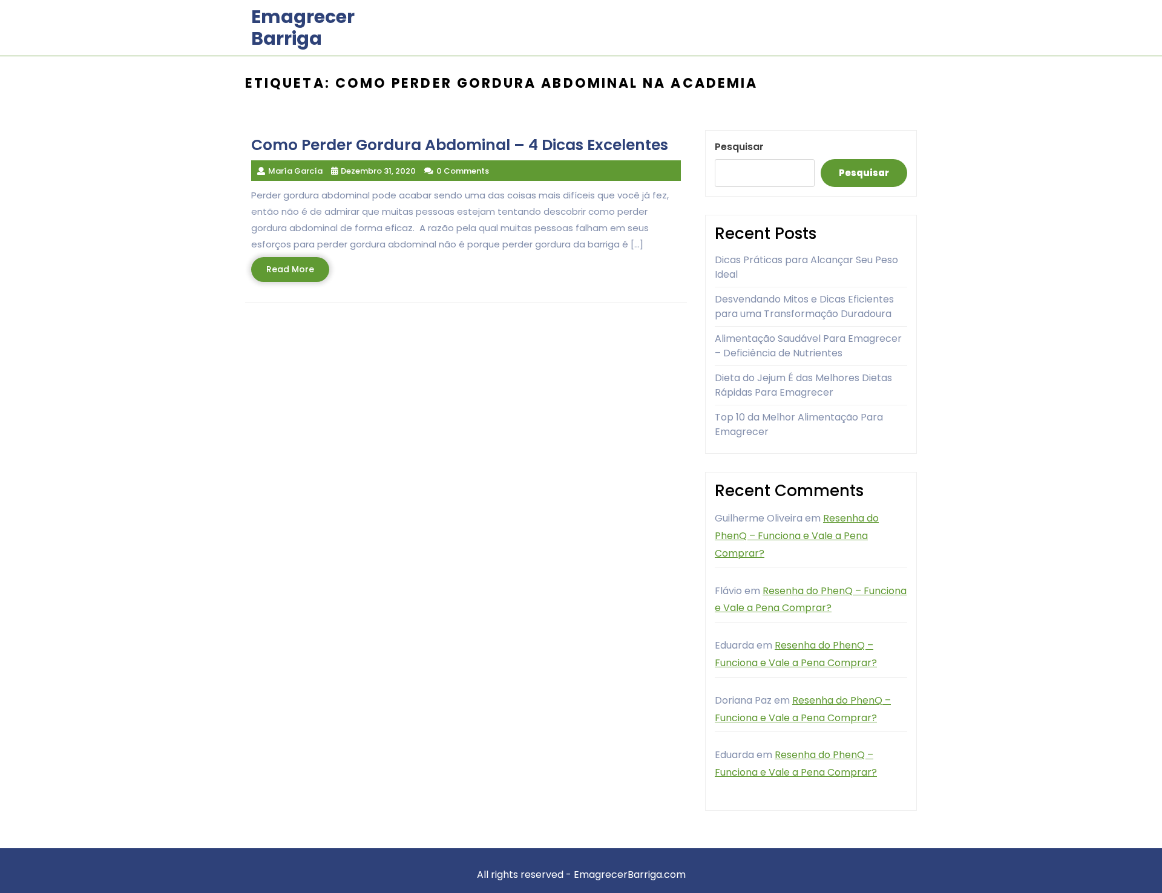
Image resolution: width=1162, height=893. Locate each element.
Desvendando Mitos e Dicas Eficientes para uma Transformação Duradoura (804, 306)
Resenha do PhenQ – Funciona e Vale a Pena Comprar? (797, 535)
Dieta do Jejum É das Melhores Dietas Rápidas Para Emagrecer (803, 385)
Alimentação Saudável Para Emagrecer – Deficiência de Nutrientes (808, 346)
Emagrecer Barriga (303, 27)
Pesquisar (739, 147)
